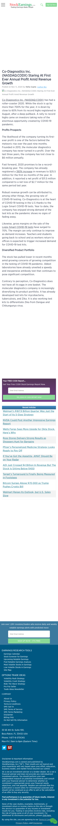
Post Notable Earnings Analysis (17, 662)
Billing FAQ (9, 717)
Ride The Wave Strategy (14, 684)
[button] (3, 4)
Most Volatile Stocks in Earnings (17, 665)
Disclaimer (8, 715)
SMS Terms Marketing (13, 712)
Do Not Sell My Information (15, 720)
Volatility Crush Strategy (14, 681)
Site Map (7, 670)
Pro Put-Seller (10, 686)
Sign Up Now (51, 5)
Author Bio (42, 87)
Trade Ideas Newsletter (14, 689)
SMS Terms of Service (13, 709)
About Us (8, 699)
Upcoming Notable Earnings (16, 659)
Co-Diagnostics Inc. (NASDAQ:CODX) (23, 100)
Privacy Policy (10, 701)
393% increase (24, 171)
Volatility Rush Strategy (14, 678)
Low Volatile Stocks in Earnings (17, 667)
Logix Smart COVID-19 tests (17, 227)
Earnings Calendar (12, 654)
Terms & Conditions (12, 704)
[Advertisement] (29, 38)
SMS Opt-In (9, 707)
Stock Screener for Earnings (16, 657)
